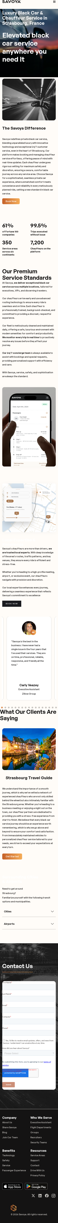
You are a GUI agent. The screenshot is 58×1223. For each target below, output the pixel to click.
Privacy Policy (37, 1175)
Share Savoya (9, 1127)
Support (34, 1160)
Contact (34, 1165)
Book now (12, 604)
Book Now (11, 201)
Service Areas (37, 1155)
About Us (7, 1122)
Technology (8, 1155)
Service (6, 1165)
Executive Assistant (41, 1122)
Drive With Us (37, 1170)
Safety (5, 1160)
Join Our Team (10, 1137)
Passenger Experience (14, 1170)
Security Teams (38, 1142)
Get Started (12, 856)
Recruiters (36, 1137)
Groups (34, 1132)
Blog (4, 1132)
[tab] (2, 707)
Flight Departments (40, 1127)
